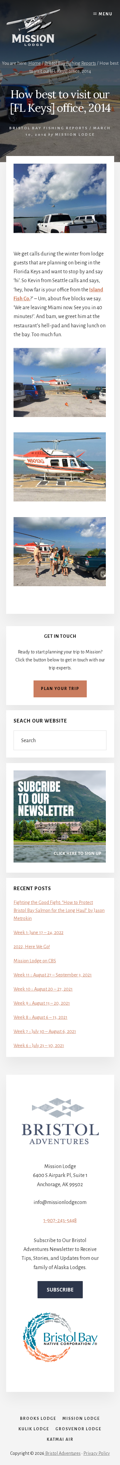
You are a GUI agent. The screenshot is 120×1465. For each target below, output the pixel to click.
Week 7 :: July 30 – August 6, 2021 (45, 1031)
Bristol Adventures (62, 1453)
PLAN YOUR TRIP (60, 689)
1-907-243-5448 (60, 1220)
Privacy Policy (96, 1453)
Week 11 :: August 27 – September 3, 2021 (53, 974)
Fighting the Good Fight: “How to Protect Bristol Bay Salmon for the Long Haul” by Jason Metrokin (59, 910)
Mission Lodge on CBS (35, 960)
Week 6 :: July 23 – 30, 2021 (39, 1045)
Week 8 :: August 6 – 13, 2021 (40, 1017)
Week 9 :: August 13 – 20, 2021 (42, 1003)
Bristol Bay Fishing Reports (48, 128)
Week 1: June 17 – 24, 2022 (38, 932)
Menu (106, 14)
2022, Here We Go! (32, 946)
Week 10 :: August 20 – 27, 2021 (43, 989)
